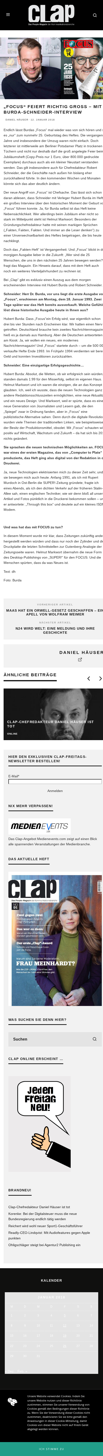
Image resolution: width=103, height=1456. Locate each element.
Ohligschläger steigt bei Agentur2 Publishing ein (44, 1245)
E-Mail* (13, 776)
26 (64, 1346)
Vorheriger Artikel (55, 604)
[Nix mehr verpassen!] (39, 833)
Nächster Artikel (55, 622)
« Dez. (10, 1371)
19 (64, 1335)
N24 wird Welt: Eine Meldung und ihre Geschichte (55, 630)
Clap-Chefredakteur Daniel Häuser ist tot (39, 1207)
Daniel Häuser (17, 119)
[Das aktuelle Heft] (55, 1005)
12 (64, 1325)
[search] (94, 1039)
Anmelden (55, 791)
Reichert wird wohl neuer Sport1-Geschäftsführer (45, 1226)
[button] (51, 1449)
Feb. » (22, 1371)
